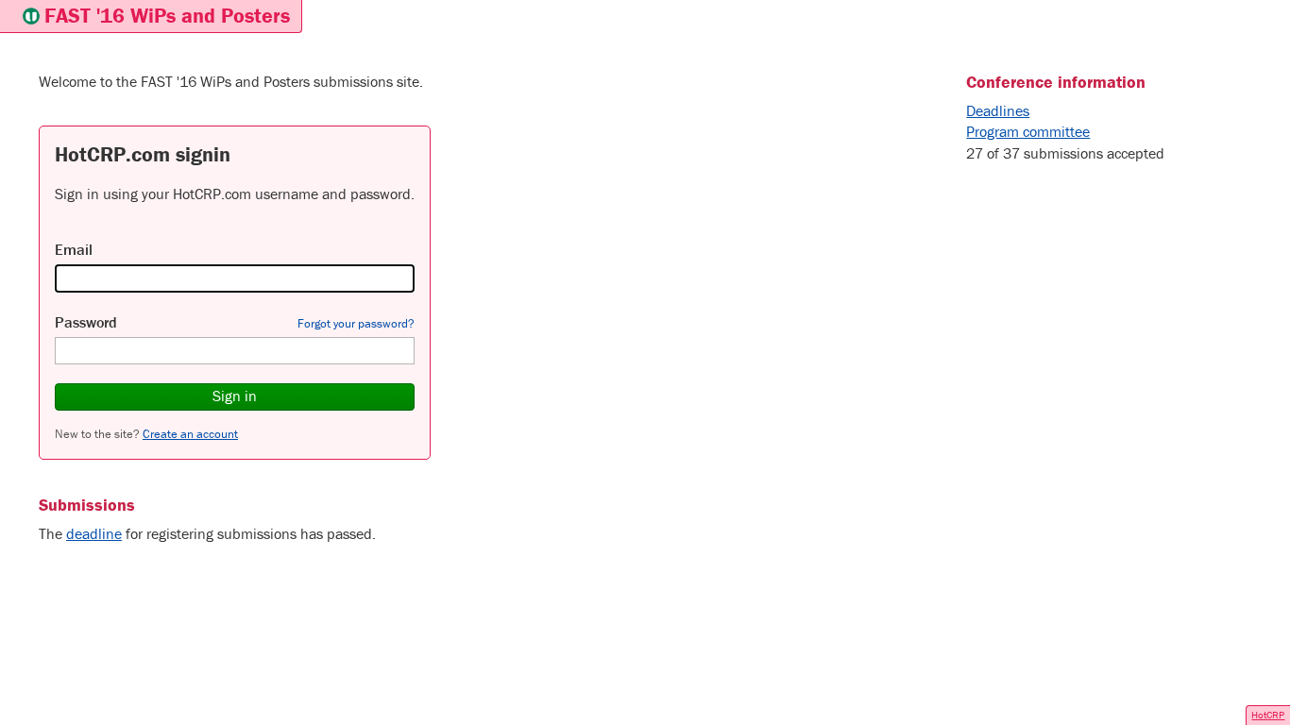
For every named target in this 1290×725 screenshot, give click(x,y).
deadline (94, 533)
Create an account (190, 434)
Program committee (1028, 131)
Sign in (234, 395)
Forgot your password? (356, 323)
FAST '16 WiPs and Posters (167, 15)
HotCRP (1267, 714)
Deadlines (997, 110)
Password (86, 321)
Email (74, 249)
